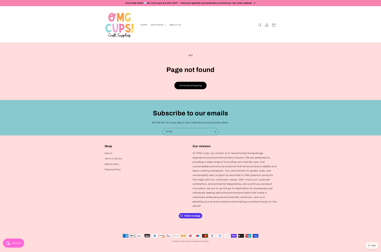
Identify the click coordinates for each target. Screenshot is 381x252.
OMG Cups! (185, 241)
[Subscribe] (215, 131)
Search (108, 153)
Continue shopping (190, 85)
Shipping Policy (113, 169)
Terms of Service (113, 159)
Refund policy (112, 164)
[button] (158, 25)
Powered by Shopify (200, 241)
